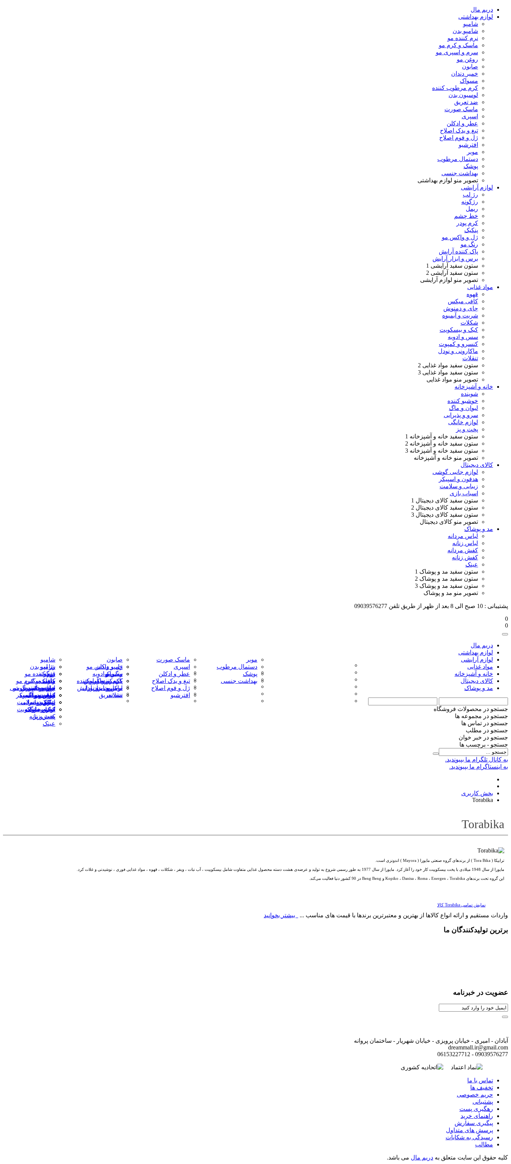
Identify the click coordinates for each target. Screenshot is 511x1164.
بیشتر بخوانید (280, 915)
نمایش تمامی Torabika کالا (461, 905)
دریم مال (422, 1157)
